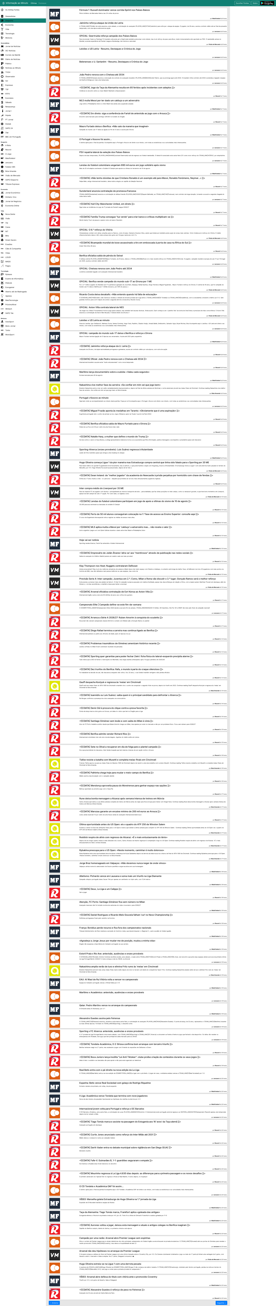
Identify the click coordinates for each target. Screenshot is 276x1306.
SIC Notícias (10, 51)
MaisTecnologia (11, 300)
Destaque (42, 3)
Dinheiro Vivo (10, 197)
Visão (7, 218)
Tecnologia (9, 33)
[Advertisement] (253, 146)
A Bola (8, 145)
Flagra (7, 266)
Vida (7, 29)
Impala (8, 115)
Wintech (8, 309)
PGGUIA (8, 283)
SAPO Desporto (11, 180)
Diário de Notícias (12, 59)
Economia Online (12, 206)
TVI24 (7, 72)
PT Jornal (9, 119)
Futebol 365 (10, 167)
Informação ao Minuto (16, 3)
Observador (10, 76)
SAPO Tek (9, 313)
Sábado (8, 102)
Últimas (34, 3)
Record (8, 150)
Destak (8, 124)
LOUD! (8, 257)
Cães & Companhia (13, 249)
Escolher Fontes (242, 3)
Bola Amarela (10, 171)
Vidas (7, 253)
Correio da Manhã (12, 55)
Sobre (255, 3)
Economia (9, 25)
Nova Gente (10, 214)
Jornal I (8, 111)
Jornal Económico (12, 193)
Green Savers (10, 240)
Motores (8, 38)
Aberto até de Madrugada (16, 292)
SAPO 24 (9, 128)
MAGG (8, 261)
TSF (7, 89)
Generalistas (10, 16)
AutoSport (9, 322)
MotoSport (9, 335)
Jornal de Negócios (13, 201)
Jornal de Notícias (12, 46)
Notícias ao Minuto (13, 68)
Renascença (10, 107)
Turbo (7, 330)
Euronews (9, 98)
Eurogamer (9, 287)
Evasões (8, 244)
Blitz (7, 236)
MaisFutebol (10, 158)
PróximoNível (10, 304)
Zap (7, 132)
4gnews (8, 296)
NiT (6, 231)
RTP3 (7, 94)
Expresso (9, 85)
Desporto (9, 20)
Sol (6, 81)
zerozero (9, 162)
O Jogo (8, 154)
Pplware (8, 274)
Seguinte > (221, 1303)
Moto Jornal (10, 326)
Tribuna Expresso (12, 184)
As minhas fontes (12, 10)
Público (8, 63)
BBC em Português (13, 137)
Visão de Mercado (12, 175)
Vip (6, 223)
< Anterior (54, 1303)
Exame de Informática (14, 279)
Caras (7, 227)
